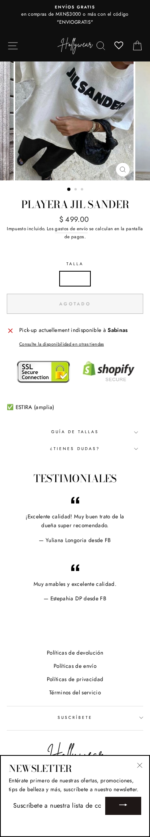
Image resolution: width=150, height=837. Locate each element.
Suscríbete (75, 717)
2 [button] (76, 190)
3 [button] (83, 190)
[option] (75, 15)
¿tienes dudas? (75, 449)
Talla (75, 264)
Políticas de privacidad (75, 679)
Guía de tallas (75, 432)
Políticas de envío (75, 666)
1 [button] (69, 190)
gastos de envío (71, 228)
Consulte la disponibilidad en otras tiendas (61, 344)
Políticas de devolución (75, 653)
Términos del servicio (75, 692)
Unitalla (75, 278)
